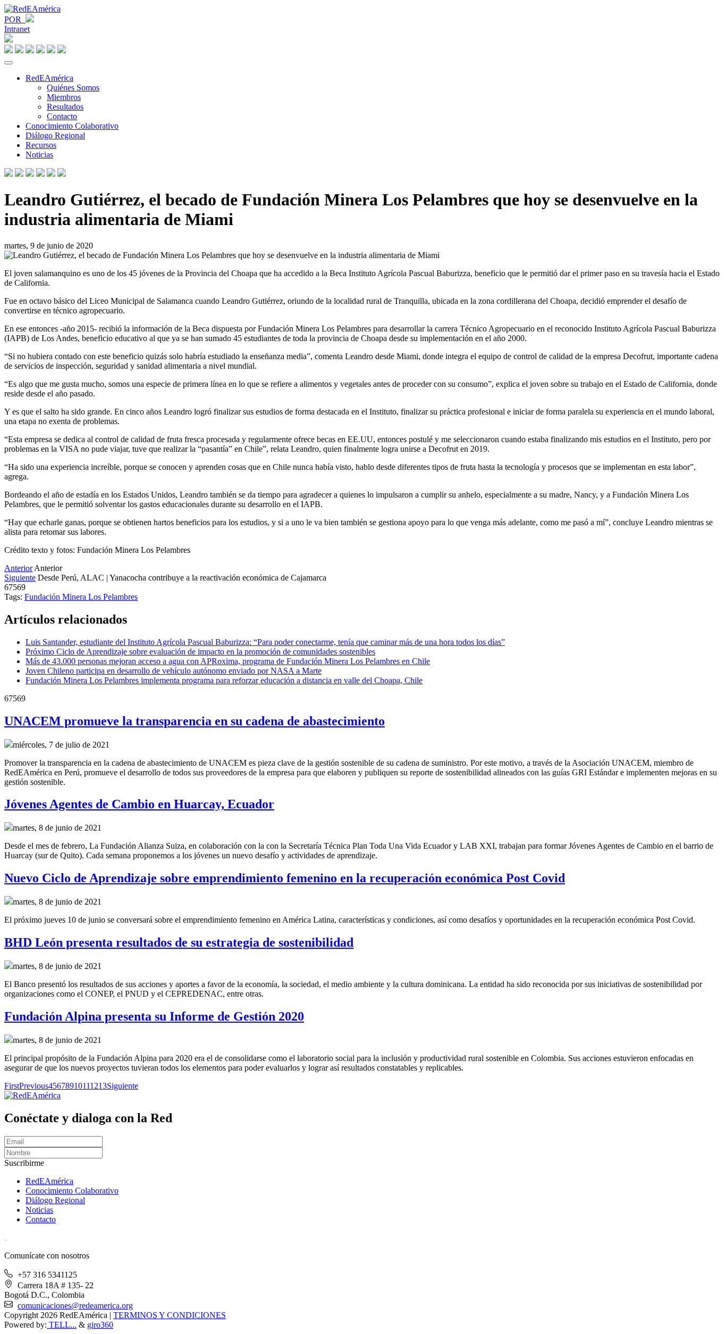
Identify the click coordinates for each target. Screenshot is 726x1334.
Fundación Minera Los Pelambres (81, 596)
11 (86, 1085)
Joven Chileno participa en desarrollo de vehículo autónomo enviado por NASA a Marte (174, 670)
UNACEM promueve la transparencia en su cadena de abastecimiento (194, 721)
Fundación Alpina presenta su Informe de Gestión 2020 (154, 1016)
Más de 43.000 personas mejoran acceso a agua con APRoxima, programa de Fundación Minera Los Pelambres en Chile (228, 661)
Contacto (62, 116)
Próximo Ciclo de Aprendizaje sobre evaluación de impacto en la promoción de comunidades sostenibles (200, 651)
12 (94, 1085)
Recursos (41, 145)
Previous (33, 1085)
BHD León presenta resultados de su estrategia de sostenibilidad (178, 942)
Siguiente (20, 577)
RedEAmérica (49, 77)
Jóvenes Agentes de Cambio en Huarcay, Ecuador (139, 804)
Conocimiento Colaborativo (72, 125)
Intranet (17, 29)
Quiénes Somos (73, 87)
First (11, 1085)
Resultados (65, 106)
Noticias (39, 154)
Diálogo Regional (55, 135)
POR (15, 19)
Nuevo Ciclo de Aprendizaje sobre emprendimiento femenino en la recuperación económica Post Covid (284, 878)
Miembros (64, 97)
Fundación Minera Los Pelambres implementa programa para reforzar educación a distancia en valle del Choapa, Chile (224, 680)
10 (78, 1085)
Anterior (18, 568)
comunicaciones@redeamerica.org (75, 1305)
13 (102, 1085)
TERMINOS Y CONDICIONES (169, 1315)
